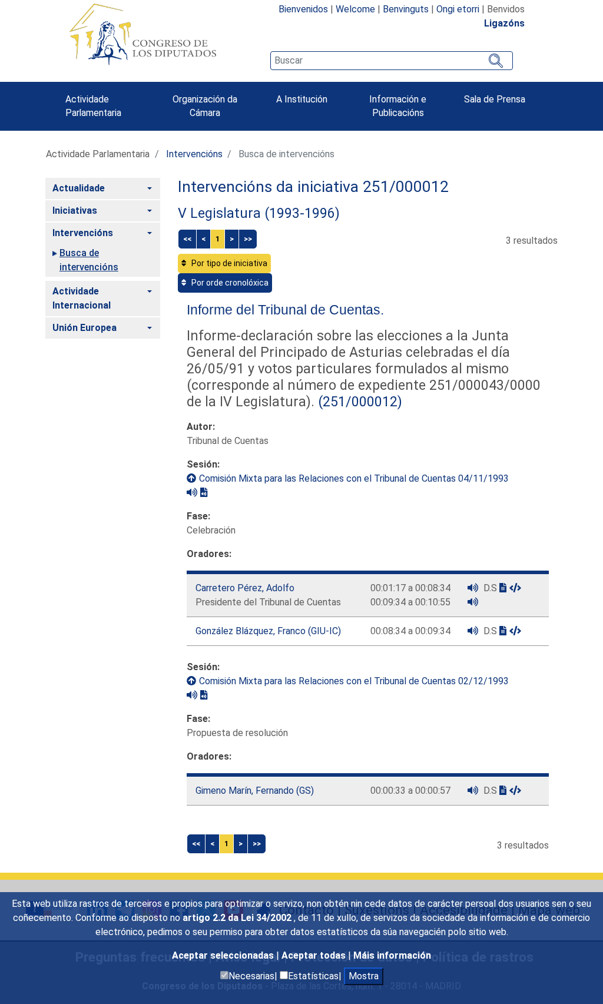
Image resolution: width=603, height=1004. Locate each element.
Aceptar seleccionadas (224, 955)
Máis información (392, 955)
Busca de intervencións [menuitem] (88, 260)
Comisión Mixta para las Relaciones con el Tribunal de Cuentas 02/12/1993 (354, 681)
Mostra (364, 976)
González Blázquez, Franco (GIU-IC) (268, 631)
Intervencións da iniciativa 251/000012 (313, 187)
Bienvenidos (303, 9)
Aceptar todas (314, 955)
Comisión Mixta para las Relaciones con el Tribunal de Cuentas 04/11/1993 (354, 478)
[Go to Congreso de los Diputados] (142, 34)
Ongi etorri (457, 9)
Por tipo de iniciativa (228, 263)
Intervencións (194, 154)
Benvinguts (406, 9)
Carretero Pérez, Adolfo (245, 588)
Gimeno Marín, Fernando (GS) (255, 790)
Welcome (355, 9)
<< (187, 238)
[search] (391, 60)
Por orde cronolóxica (229, 282)
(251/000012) (358, 401)
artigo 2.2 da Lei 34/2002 (238, 917)
